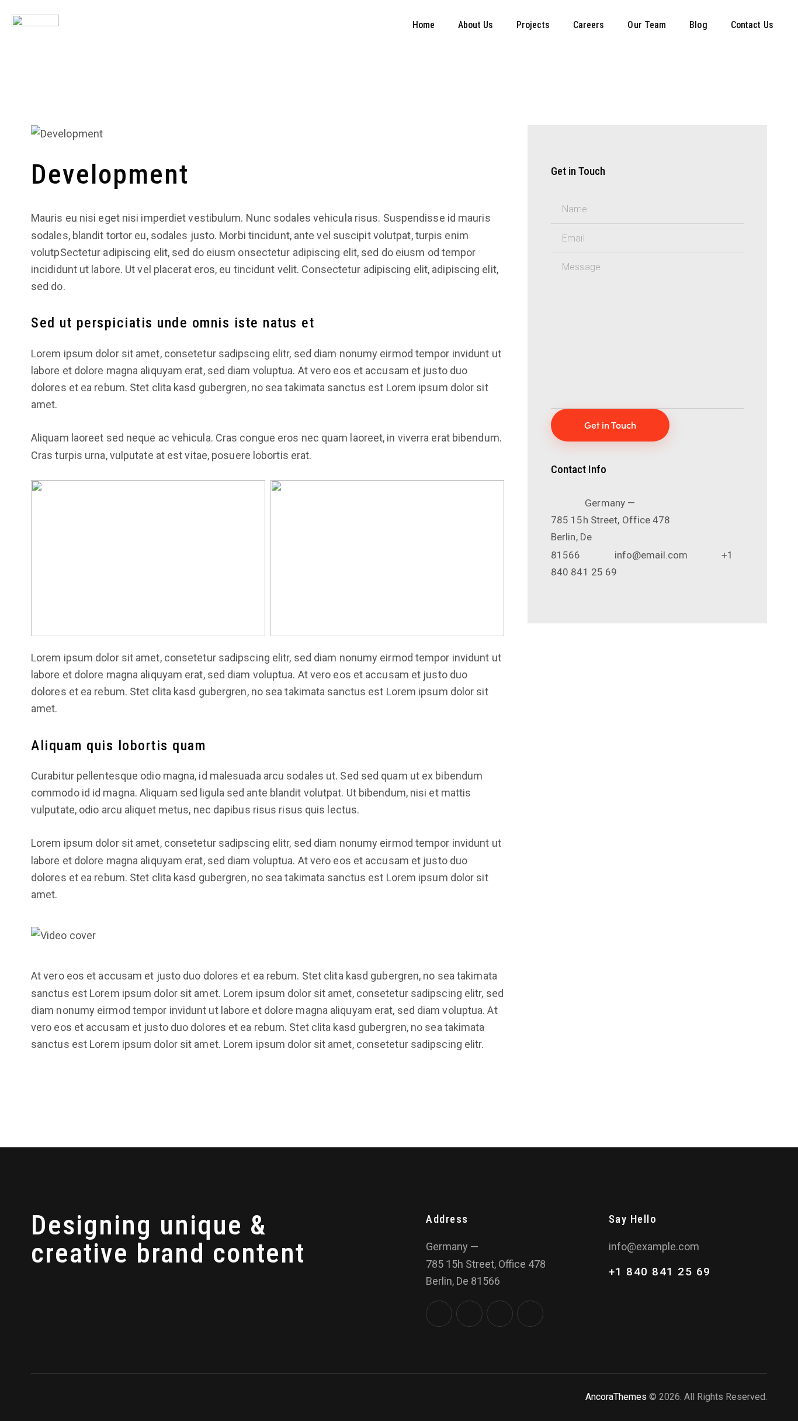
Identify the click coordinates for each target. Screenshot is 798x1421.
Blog (698, 24)
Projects (533, 24)
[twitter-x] (469, 1314)
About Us (475, 24)
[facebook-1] (439, 1314)
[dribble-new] (500, 1314)
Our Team (646, 24)
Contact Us (752, 24)
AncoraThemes (616, 1396)
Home (423, 24)
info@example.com (654, 1246)
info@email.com (651, 555)
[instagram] (530, 1314)
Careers (589, 24)
